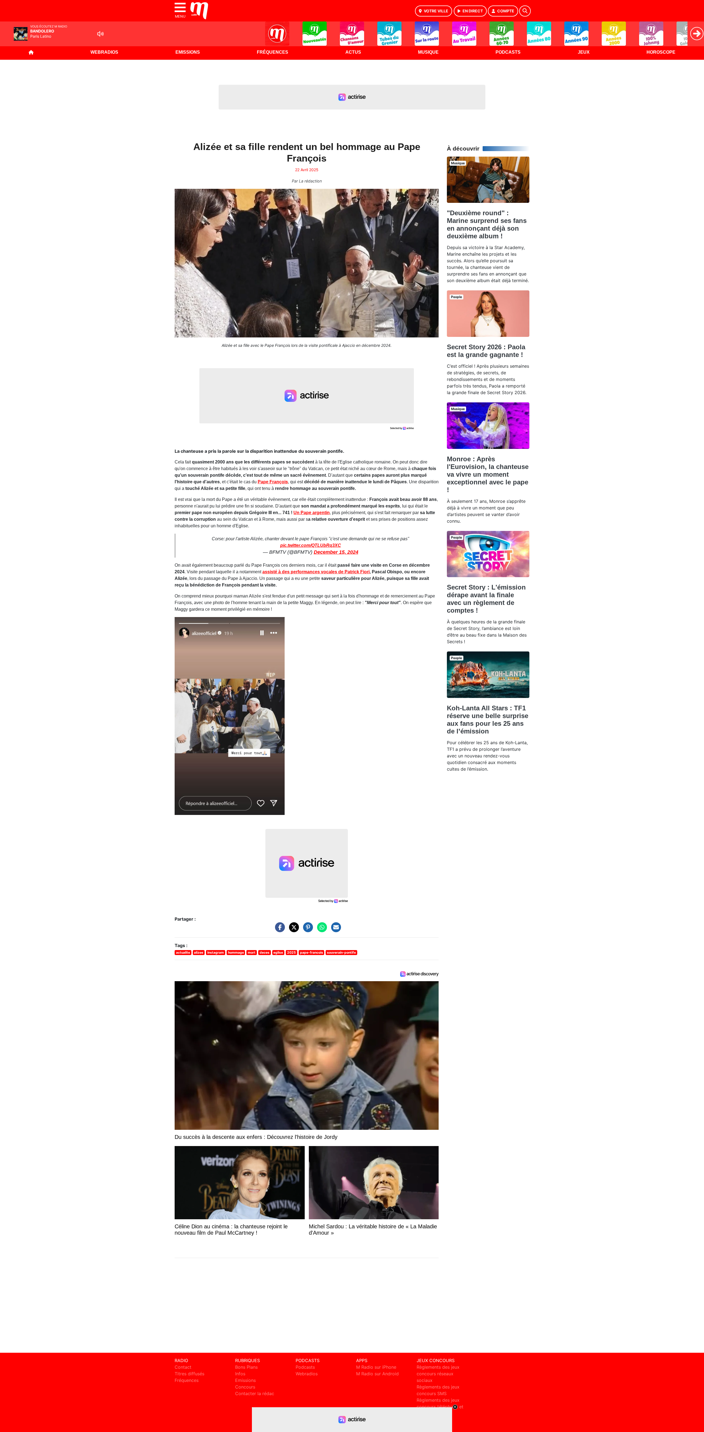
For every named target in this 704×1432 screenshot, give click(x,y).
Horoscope (661, 52)
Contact (183, 1367)
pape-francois (311, 952)
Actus (353, 52)
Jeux (584, 52)
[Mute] (100, 34)
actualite (183, 952)
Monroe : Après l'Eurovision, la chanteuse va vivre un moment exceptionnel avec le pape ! (488, 474)
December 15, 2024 (336, 552)
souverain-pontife (341, 952)
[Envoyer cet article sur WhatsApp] (320, 929)
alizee (198, 952)
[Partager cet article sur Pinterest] (306, 929)
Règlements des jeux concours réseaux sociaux (438, 1373)
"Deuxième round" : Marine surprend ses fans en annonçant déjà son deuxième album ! (487, 224)
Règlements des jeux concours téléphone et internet (440, 1406)
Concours (245, 1387)
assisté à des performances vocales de (316, 571)
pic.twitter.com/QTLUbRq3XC (310, 545)
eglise (278, 952)
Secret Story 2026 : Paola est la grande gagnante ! (486, 350)
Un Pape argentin (311, 512)
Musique (428, 52)
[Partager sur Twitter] (292, 929)
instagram (215, 952)
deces (265, 952)
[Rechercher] (525, 11)
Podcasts (508, 52)
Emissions (187, 52)
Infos (240, 1373)
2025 (291, 952)
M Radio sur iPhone (376, 1367)
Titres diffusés (189, 1373)
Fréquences (272, 52)
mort (251, 952)
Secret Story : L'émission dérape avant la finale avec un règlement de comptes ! (486, 598)
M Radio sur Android (377, 1373)
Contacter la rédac (254, 1393)
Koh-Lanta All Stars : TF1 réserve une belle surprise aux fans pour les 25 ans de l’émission (487, 719)
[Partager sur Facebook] (278, 929)
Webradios (104, 52)
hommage (236, 952)
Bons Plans (246, 1367)
